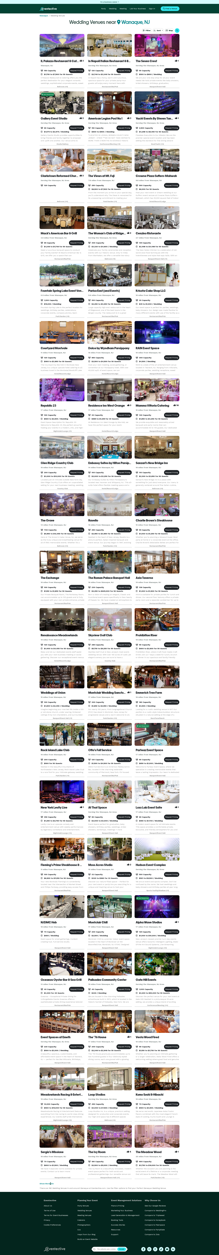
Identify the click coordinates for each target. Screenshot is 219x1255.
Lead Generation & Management (125, 1215)
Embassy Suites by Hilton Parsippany (112, 463)
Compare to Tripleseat (154, 1215)
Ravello (93, 520)
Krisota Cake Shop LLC (151, 290)
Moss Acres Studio (100, 865)
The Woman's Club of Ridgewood (109, 233)
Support (114, 1234)
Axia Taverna (144, 578)
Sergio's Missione (52, 1152)
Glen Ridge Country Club (57, 463)
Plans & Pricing (117, 1206)
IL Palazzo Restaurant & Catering (62, 61)
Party (103, 9)
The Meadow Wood (149, 1152)
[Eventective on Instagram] (149, 1249)
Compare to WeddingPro (155, 1210)
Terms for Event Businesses (56, 1215)
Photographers (83, 1225)
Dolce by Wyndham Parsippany (108, 348)
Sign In (152, 9)
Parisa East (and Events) (104, 290)
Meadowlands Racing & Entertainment (66, 1094)
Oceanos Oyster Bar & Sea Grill (61, 979)
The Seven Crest (146, 61)
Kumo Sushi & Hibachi (149, 1094)
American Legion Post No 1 (105, 118)
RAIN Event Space (147, 348)
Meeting (123, 9)
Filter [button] (148, 30)
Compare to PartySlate (155, 1230)
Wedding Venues (84, 1210)
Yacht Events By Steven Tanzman (157, 118)
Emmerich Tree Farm (149, 692)
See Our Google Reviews (155, 1206)
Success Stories (118, 1225)
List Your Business (138, 9)
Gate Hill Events (146, 979)
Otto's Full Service (100, 750)
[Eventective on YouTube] (167, 1249)
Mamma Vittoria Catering (152, 405)
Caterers (81, 1220)
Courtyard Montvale (54, 348)
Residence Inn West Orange (106, 405)
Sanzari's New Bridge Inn (152, 463)
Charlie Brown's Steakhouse (154, 520)
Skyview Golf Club (100, 635)
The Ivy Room (97, 1152)
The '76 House (97, 1037)
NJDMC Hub (49, 922)
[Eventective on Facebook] (143, 1249)
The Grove (47, 520)
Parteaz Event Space (149, 750)
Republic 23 (48, 405)
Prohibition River (146, 635)
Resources (115, 1230)
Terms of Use (49, 1210)
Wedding (112, 9)
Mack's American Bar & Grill (59, 233)
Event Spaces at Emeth (55, 1037)
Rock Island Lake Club (55, 750)
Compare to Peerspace (155, 1225)
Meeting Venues (84, 1215)
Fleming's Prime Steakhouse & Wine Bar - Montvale (73, 865)
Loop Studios (96, 1094)
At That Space (97, 807)
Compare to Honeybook (155, 1220)
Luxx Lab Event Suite (149, 807)
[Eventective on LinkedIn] (173, 1249)
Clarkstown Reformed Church (60, 176)
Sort (158, 30)
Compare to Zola (152, 1234)
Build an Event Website (87, 1239)
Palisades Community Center (107, 979)
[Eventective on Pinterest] (155, 1249)
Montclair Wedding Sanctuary (108, 692)
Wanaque (44, 16)
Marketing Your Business (122, 1210)
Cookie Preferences (52, 1225)
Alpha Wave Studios (149, 922)
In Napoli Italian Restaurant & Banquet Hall (115, 61)
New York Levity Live (54, 807)
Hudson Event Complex (151, 865)
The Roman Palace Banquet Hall (109, 578)
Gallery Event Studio (54, 118)
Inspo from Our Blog (86, 1234)
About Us (48, 1206)
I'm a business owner (108, 2)
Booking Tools (117, 1220)
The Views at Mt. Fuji (101, 176)
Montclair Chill (98, 922)
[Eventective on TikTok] (161, 1249)
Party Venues (83, 1206)
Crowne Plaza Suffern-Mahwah (156, 176)
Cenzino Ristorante (148, 233)
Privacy (47, 1220)
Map (170, 30)
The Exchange (50, 578)
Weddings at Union (53, 692)
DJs (79, 1230)
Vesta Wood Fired (147, 1037)
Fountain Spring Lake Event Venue (63, 290)
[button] (177, 30)
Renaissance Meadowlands (59, 635)
